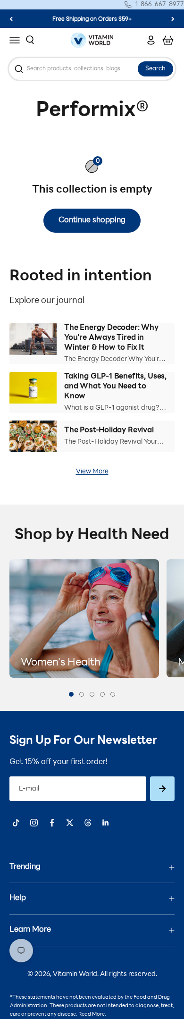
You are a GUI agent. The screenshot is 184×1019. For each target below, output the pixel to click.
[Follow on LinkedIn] (105, 822)
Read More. (92, 1014)
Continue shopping (92, 220)
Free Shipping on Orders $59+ (92, 17)
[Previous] (11, 18)
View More (92, 471)
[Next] (173, 18)
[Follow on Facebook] (52, 822)
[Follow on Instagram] (34, 822)
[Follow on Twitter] (70, 822)
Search (155, 69)
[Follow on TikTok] (16, 822)
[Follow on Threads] (87, 822)
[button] (71, 694)
